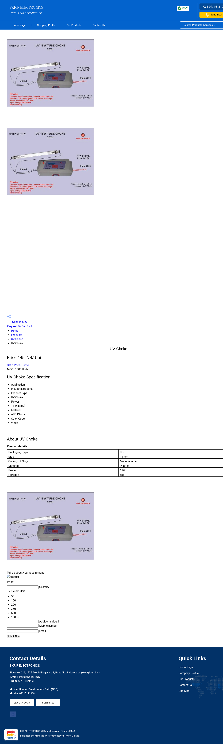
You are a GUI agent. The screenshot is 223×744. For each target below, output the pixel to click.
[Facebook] (13, 716)
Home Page (19, 25)
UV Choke (17, 339)
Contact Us (99, 25)
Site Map (184, 691)
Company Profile (46, 25)
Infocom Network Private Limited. (64, 736)
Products (16, 335)
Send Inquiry (19, 322)
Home (14, 330)
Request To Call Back (20, 326)
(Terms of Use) (68, 731)
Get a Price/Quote (18, 365)
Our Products (74, 25)
